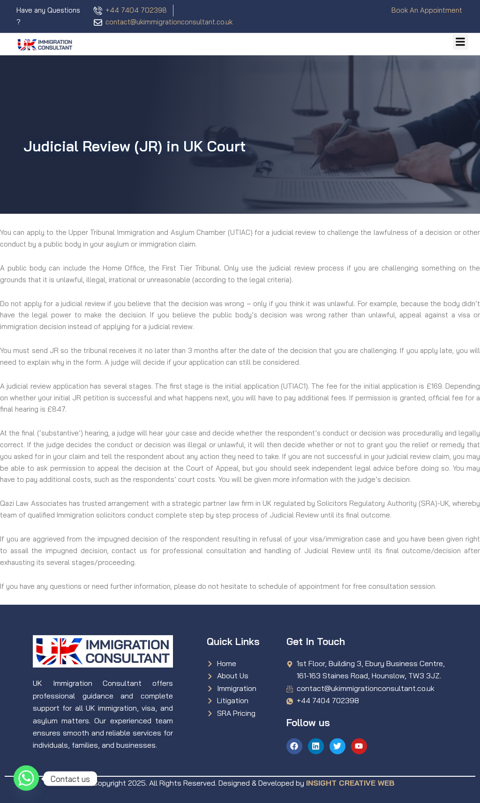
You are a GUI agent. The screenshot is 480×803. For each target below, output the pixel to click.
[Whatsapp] (26, 778)
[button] (460, 42)
